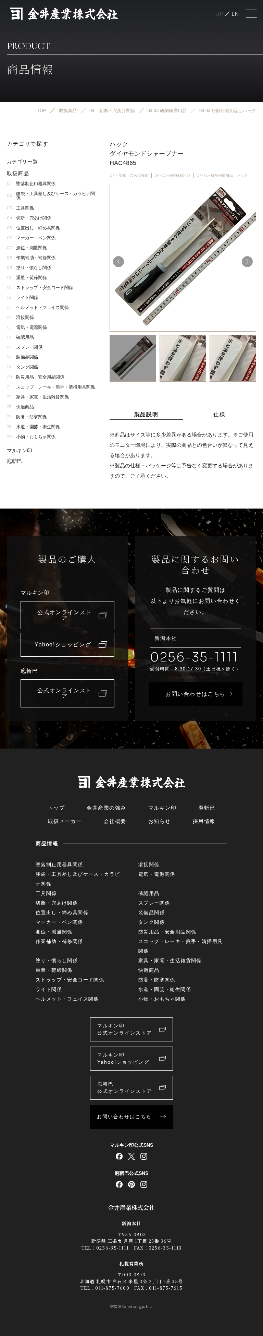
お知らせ (159, 821)
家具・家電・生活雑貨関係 (37, 396)
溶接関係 (20, 317)
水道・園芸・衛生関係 (33, 426)
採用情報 (204, 821)
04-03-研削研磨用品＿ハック (222, 175)
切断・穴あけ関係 (29, 217)
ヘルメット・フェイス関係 (37, 307)
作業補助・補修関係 (31, 257)
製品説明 (146, 414)
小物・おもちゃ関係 (31, 436)
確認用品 (20, 337)
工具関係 (20, 208)
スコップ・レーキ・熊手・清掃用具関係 (51, 387)
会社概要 (115, 821)
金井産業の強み (106, 808)
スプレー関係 (24, 347)
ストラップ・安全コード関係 (40, 287)
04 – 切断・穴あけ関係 (129, 175)
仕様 (219, 414)
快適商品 (20, 406)
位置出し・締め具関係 (33, 227)
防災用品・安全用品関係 (35, 377)
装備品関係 (22, 357)
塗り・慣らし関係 (29, 267)
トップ (56, 808)
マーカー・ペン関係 (31, 237)
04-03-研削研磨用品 (172, 175)
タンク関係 (22, 367)
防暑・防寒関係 (27, 416)
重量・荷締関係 (27, 277)
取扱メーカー (65, 821)
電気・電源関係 (27, 327)
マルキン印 (19, 450)
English (235, 13)
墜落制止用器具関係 (31, 183)
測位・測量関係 (27, 247)
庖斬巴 (14, 461)
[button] (247, 261)
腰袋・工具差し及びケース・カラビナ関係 (51, 196)
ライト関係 (22, 297)
